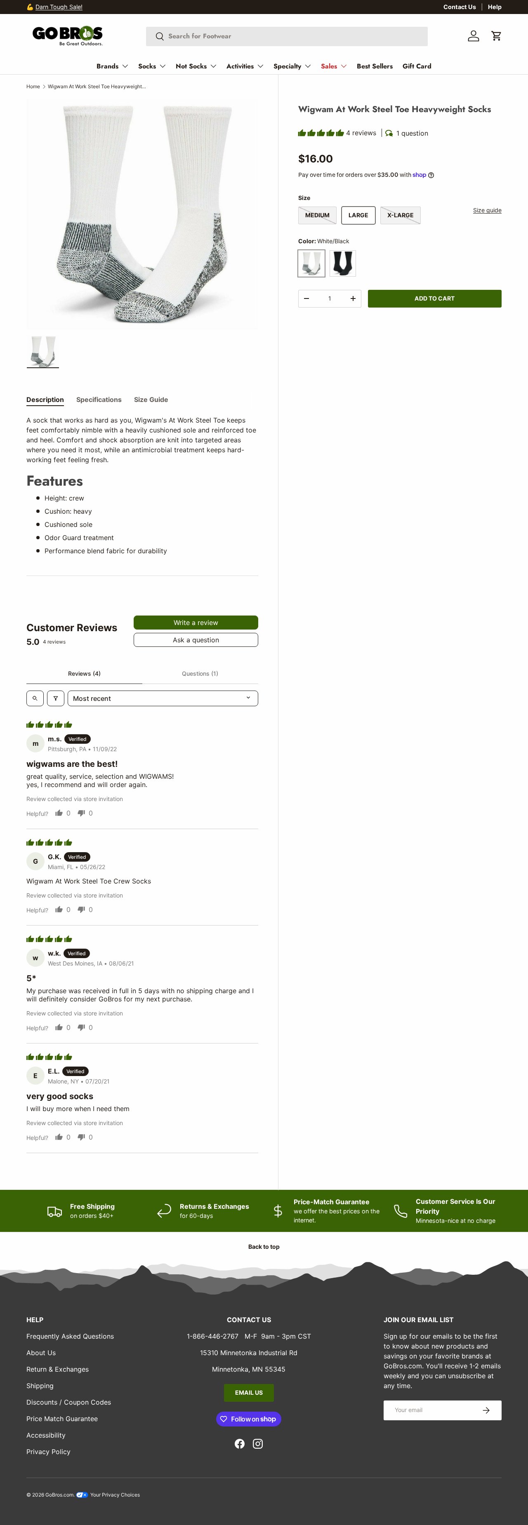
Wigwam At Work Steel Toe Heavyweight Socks (97, 86)
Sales (329, 66)
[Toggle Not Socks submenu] (213, 66)
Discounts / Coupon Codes (68, 1402)
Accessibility (46, 1435)
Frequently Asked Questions (70, 1336)
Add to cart (435, 297)
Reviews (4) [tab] (84, 673)
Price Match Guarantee (62, 1419)
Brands (107, 66)
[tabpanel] (142, 485)
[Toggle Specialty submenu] (308, 66)
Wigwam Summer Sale (66, 6)
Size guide (487, 210)
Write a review (196, 622)
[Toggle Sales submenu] (344, 66)
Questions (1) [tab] (200, 673)
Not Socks (191, 66)
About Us (41, 1353)
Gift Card (417, 66)
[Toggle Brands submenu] (125, 66)
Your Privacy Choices (114, 1495)
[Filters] (55, 698)
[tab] (45, 399)
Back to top (264, 1246)
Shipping (40, 1386)
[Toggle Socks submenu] (162, 66)
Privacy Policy (48, 1451)
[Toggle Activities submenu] (260, 66)
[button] (497, 36)
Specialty (287, 66)
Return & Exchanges (57, 1369)
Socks (147, 66)
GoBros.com (59, 1495)
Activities (240, 66)
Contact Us (459, 6)
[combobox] (287, 36)
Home (33, 86)
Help (495, 6)
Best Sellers (375, 66)
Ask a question (196, 640)
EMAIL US (249, 1392)
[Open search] (35, 698)
